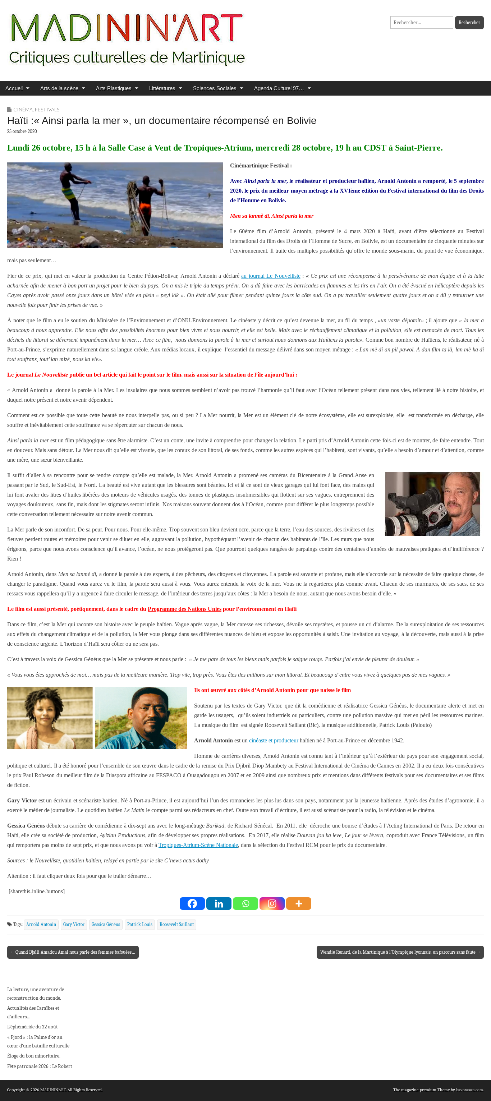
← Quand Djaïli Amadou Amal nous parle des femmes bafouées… (73, 952)
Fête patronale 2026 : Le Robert (39, 1066)
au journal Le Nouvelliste (270, 276)
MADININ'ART (53, 1089)
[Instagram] (272, 903)
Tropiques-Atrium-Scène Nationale (198, 845)
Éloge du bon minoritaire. (33, 1056)
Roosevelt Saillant (177, 924)
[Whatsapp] (245, 903)
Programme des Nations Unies (184, 609)
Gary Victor (73, 924)
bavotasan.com (469, 1089)
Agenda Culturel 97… (279, 88)
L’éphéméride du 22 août (32, 1027)
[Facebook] (192, 903)
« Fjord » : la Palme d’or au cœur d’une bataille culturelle (38, 1041)
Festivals (47, 109)
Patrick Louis (139, 924)
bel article (105, 375)
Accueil (14, 88)
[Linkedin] (218, 903)
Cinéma (23, 109)
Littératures (162, 88)
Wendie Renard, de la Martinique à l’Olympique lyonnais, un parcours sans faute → (400, 952)
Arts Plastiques (114, 88)
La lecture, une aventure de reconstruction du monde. (35, 993)
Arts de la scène (59, 88)
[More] (298, 903)
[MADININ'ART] (127, 35)
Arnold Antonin (41, 924)
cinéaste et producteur (273, 740)
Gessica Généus (106, 924)
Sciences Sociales (215, 88)
